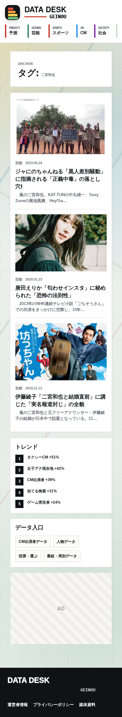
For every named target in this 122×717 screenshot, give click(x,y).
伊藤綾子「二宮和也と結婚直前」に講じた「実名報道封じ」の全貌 (60, 400)
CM (83, 30)
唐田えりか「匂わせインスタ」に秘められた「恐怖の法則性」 (60, 291)
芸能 (36, 30)
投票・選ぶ (28, 556)
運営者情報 (18, 704)
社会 (103, 30)
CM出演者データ (33, 541)
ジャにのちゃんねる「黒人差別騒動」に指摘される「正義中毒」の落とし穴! (60, 179)
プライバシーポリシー (53, 704)
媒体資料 (87, 704)
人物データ (66, 541)
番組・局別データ (62, 556)
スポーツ (61, 30)
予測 (14, 30)
